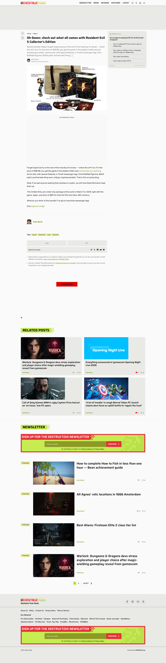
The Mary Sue (40, 622)
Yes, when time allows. (121, 56)
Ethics (31, 611)
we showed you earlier (89, 171)
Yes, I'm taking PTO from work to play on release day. (127, 45)
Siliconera (84, 619)
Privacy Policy (99, 449)
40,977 (86, 583)
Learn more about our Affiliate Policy (56, 259)
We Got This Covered (97, 619)
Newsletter (85, 3)
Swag (48, 234)
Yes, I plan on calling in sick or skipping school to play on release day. (127, 51)
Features (115, 3)
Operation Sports (27, 622)
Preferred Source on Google (65, 263)
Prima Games (74, 619)
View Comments (67, 284)
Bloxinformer (73, 622)
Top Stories (55, 234)
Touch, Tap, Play (52, 622)
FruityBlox (64, 622)
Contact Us (39, 611)
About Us (24, 611)
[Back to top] (21, 317)
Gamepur (47, 619)
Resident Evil (42, 234)
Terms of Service (87, 449)
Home (29, 33)
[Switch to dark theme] (140, 3)
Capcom (34, 234)
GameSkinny (125, 619)
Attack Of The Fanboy (60, 619)
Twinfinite (38, 619)
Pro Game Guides (27, 619)
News (96, 3)
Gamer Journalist (113, 619)
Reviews (105, 3)
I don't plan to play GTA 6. (122, 61)
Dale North (35, 59)
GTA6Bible (84, 622)
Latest (126, 3)
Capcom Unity (37, 206)
